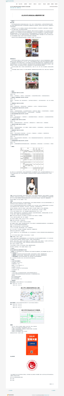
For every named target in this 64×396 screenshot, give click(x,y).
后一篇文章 (54, 390)
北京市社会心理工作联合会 (53, 6)
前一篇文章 (10, 390)
